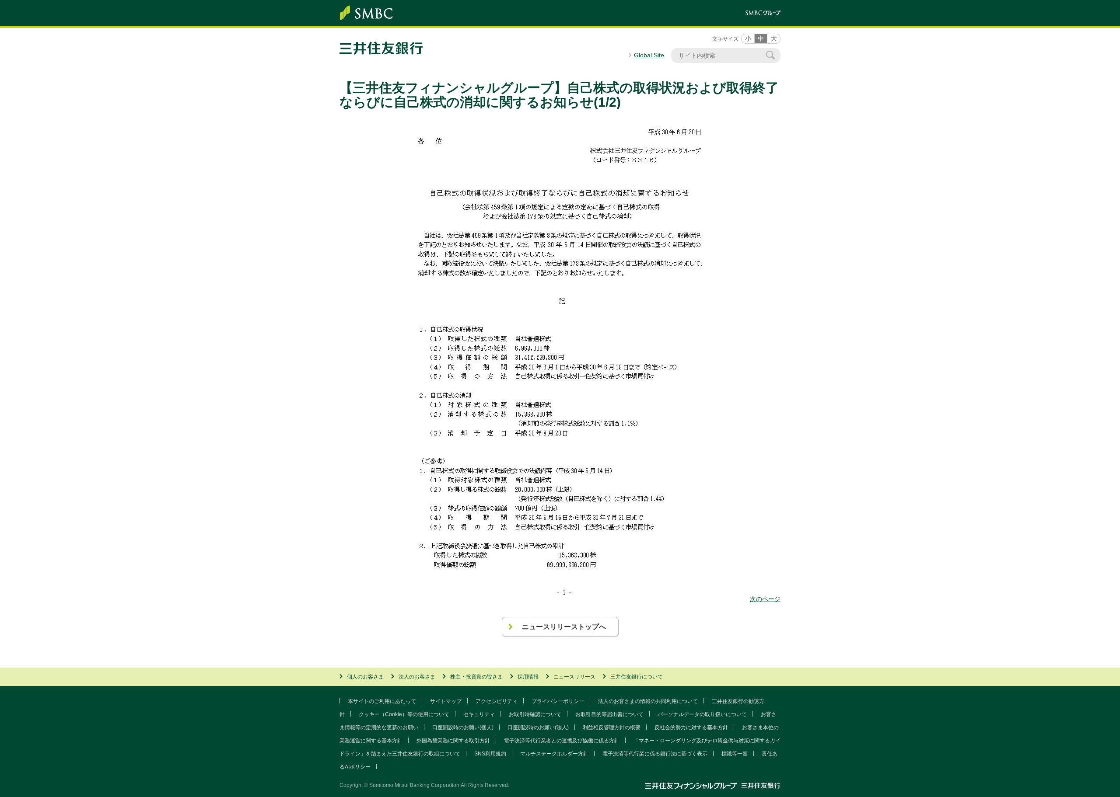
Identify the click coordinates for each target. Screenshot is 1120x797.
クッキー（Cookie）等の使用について (404, 714)
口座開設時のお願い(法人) (538, 727)
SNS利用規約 (490, 754)
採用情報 (528, 677)
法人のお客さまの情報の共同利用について (648, 701)
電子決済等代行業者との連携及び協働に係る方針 (562, 741)
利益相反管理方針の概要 (611, 727)
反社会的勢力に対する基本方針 (691, 727)
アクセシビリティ (497, 701)
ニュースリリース (574, 677)
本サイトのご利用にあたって (382, 701)
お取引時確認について (535, 714)
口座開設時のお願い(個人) (463, 727)
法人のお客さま (417, 677)
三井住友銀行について (636, 677)
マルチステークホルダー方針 (554, 754)
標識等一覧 (734, 754)
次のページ (765, 598)
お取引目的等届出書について (609, 714)
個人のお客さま (365, 677)
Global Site (649, 55)
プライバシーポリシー (558, 701)
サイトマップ (446, 701)
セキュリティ (479, 714)
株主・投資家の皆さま (476, 677)
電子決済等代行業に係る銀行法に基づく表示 (654, 754)
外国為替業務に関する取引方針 (453, 741)
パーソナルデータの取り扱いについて (702, 714)
